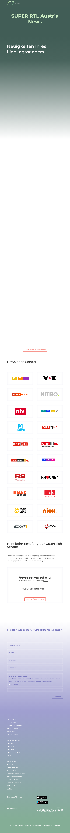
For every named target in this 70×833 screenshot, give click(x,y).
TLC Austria (11, 771)
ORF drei (10, 750)
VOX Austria (11, 723)
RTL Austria (11, 719)
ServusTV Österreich (15, 783)
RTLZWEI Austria (13, 740)
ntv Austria (11, 732)
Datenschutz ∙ (48, 826)
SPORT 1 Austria (13, 780)
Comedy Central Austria (16, 774)
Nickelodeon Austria (15, 777)
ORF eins (10, 744)
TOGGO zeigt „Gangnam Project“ (35, 167)
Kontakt (57, 826)
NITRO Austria (12, 729)
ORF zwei (10, 747)
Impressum (36, 826)
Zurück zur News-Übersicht (35, 350)
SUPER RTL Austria (24, 103)
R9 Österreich (12, 761)
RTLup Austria (12, 735)
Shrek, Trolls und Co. (35, 99)
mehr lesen (13, 122)
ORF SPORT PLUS (14, 753)
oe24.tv (10, 789)
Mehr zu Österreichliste (35, 599)
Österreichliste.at (25, 558)
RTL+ (19, 171)
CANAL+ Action (13, 786)
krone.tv (10, 764)
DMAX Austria (12, 767)
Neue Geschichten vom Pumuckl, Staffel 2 (35, 235)
